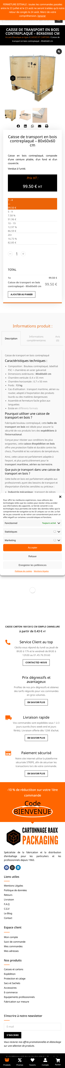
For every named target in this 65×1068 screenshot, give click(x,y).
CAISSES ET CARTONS (40, 37)
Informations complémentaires (36, 338)
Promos (19, 1065)
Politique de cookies (23, 571)
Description (11, 338)
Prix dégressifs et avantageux (36, 679)
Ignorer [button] (42, 15)
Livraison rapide (36, 717)
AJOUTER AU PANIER (22, 294)
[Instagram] (12, 867)
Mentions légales (41, 571)
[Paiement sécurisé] (7, 753)
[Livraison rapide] (7, 717)
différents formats (28, 408)
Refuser (32, 556)
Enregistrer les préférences (33, 565)
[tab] (11, 338)
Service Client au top (36, 641)
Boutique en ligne (21, 37)
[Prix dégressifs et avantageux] (7, 677)
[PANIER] (58, 1060)
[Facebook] (6, 867)
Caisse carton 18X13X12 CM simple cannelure (32, 626)
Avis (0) (57, 338)
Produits (7, 1065)
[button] (60, 496)
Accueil (8, 37)
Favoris (32, 1065)
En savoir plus (36, 702)
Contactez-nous (36, 662)
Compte (45, 1065)
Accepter (32, 547)
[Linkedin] (18, 867)
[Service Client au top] (7, 642)
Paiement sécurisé (36, 752)
